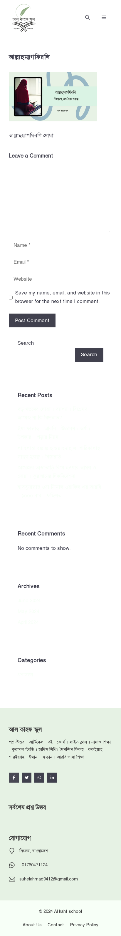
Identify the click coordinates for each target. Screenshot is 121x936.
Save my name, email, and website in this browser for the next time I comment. (62, 297)
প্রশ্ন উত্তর (25, 675)
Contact (56, 924)
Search (26, 343)
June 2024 (29, 600)
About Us (32, 924)
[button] (87, 17)
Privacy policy (84, 924)
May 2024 (28, 611)
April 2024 (28, 622)
